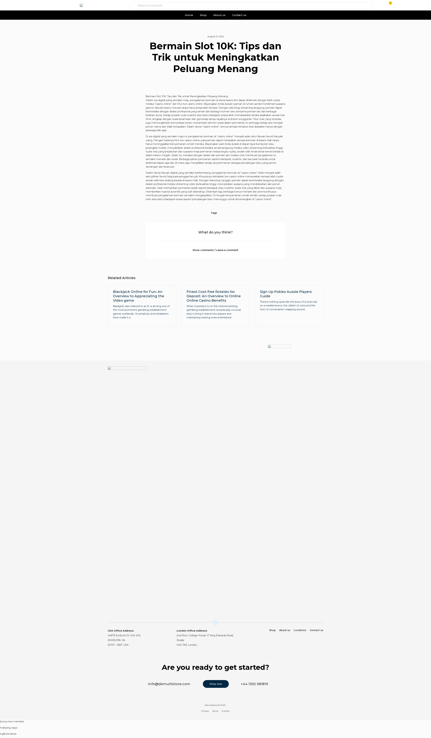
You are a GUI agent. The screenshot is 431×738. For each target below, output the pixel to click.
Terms (215, 711)
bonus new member (12, 721)
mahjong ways (8, 727)
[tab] (215, 248)
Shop (203, 15)
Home (189, 15)
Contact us (239, 15)
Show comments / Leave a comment (215, 250)
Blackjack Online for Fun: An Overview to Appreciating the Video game (138, 296)
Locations (300, 630)
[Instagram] (314, 371)
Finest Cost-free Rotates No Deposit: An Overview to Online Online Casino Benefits (214, 296)
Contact (225, 711)
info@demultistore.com (169, 684)
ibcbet (234, 119)
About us (219, 15)
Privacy (205, 711)
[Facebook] (321, 371)
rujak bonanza (8, 733)
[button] (17, 5)
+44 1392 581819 (254, 684)
